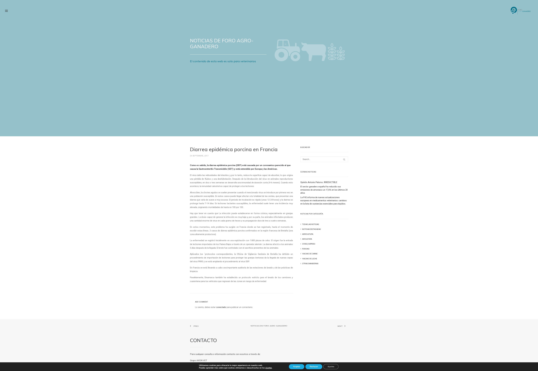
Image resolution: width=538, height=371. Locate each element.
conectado (221, 307)
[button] (6, 11)
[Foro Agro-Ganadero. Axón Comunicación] (521, 11)
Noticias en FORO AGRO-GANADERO (269, 326)
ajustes (268, 368)
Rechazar (314, 366)
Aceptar (296, 366)
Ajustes (331, 366)
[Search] (324, 159)
